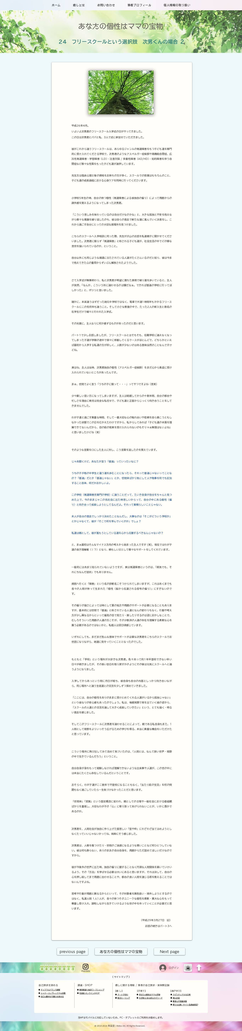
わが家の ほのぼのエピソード (150, 998)
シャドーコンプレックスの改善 (53, 993)
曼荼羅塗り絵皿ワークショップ (91, 990)
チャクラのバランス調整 (50, 990)
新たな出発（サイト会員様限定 (185, 1005)
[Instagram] (85, 966)
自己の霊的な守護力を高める (52, 996)
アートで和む (122, 994)
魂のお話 (176, 998)
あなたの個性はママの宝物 (149, 994)
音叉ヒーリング (123, 998)
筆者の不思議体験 (180, 1001)
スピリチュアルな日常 (181, 994)
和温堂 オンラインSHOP (89, 993)
